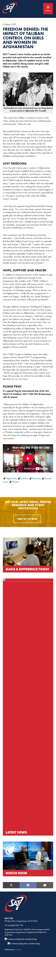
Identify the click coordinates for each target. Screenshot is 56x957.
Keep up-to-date (27, 518)
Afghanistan (11, 478)
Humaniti (17, 949)
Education (37, 478)
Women (15, 481)
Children (24, 478)
